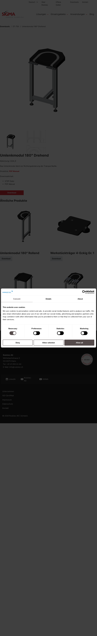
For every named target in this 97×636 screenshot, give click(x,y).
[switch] (36, 333)
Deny (18, 343)
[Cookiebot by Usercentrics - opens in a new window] (84, 292)
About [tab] (80, 299)
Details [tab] (48, 299)
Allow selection (48, 343)
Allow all (79, 343)
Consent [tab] (16, 299)
